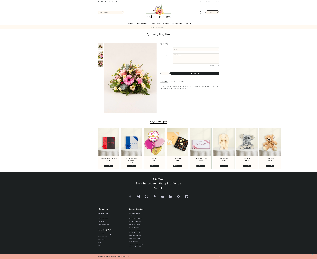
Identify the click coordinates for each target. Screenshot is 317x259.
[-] (162, 73)
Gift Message (164, 55)
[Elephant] (247, 142)
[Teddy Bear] (270, 142)
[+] (168, 73)
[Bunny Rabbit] (224, 142)
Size (161, 49)
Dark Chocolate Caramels (108, 158)
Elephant (247, 158)
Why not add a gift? (158, 122)
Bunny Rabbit (224, 158)
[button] (100, 43)
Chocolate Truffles (201, 158)
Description (164, 81)
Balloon (154, 158)
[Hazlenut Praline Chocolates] (131, 142)
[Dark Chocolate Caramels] (108, 142)
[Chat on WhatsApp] (314, 256)
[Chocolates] (177, 142)
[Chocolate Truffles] (200, 142)
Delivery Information (178, 81)
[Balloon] (154, 142)
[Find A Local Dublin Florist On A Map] (190, 228)
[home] (152, 27)
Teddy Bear (270, 158)
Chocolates (177, 158)
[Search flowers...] (122, 12)
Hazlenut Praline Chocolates (131, 159)
